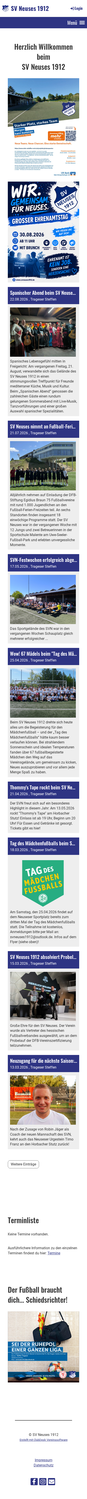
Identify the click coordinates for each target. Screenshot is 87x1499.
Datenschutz (44, 1465)
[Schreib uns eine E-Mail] (51, 1483)
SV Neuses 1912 (30, 8)
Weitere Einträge (23, 1164)
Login (79, 8)
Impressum (43, 1460)
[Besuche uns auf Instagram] (42, 1483)
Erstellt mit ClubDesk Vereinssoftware (44, 1440)
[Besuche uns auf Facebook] (34, 1483)
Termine (54, 1253)
